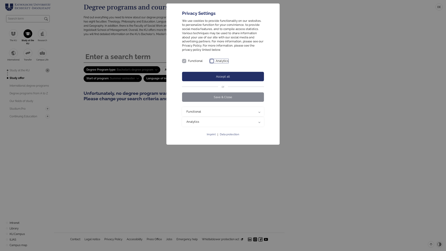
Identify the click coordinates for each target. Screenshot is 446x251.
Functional (195, 61)
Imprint (211, 134)
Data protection (229, 134)
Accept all (223, 76)
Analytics (222, 61)
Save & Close (223, 97)
